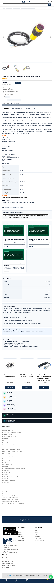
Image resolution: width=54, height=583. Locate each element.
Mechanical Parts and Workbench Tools (12, 449)
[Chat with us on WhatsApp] (51, 577)
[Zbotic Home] (27, 1)
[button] (3, 37)
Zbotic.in (10, 575)
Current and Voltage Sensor (8, 457)
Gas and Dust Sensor (7, 464)
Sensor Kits (5, 491)
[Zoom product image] (27, 37)
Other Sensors (5, 478)
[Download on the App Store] (10, 533)
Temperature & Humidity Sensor (9, 495)
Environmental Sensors (7, 460)
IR (18, 207)
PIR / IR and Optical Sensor (8, 480)
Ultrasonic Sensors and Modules (10, 499)
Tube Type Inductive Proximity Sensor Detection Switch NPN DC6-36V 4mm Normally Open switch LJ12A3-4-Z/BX (44, 378)
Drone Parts (5, 438)
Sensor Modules (9, 8)
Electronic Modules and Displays (10, 445)
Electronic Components (8, 443)
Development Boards (7, 434)
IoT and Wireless (6, 447)
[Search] (49, 4)
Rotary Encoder (6, 490)
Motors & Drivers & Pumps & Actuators (12, 451)
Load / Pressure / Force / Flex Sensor (11, 476)
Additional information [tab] (17, 108)
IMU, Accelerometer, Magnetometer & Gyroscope (13, 468)
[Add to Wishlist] (14, 361)
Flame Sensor (5, 462)
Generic (7, 96)
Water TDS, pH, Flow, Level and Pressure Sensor (13, 503)
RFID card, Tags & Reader (8, 488)
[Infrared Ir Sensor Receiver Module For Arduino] (10, 366)
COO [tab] (34, 108)
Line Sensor (5, 474)
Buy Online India (8, 207)
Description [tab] (6, 108)
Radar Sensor (5, 486)
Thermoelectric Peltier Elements (10, 497)
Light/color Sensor (6, 472)
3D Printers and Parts (7, 430)
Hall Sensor (5, 466)
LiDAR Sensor (5, 470)
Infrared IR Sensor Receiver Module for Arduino (10, 375)
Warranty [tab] (28, 108)
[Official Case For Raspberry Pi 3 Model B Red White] (27, 366)
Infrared (14, 207)
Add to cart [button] (10, 387)
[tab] (6, 108)
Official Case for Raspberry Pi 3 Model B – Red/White (27, 375)
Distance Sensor (6, 458)
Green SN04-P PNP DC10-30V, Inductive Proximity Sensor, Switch (25, 215)
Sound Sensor (5, 493)
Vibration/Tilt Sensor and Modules (10, 501)
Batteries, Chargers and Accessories (11, 432)
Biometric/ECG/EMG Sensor (8, 455)
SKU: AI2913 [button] (18, 82)
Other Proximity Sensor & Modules (28, 8)
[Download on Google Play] (9, 528)
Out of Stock (27, 105)
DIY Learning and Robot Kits (9, 436)
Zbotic (21, 207)
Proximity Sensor (16, 8)
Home (4, 8)
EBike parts (5, 440)
